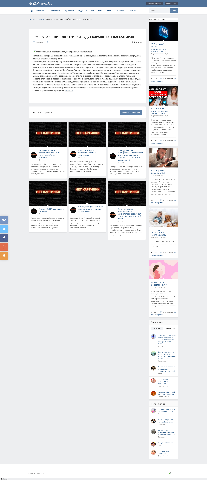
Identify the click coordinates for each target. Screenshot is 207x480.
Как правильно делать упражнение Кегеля (166, 410)
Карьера (133, 11)
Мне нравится (42, 42)
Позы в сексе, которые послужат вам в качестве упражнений (166, 369)
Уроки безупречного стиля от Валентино (166, 421)
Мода (80, 11)
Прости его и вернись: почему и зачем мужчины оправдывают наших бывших (167, 355)
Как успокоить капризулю (163, 452)
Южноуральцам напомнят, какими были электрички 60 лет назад (91, 209)
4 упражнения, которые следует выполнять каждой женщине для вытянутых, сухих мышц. (167, 339)
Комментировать (157, 81)
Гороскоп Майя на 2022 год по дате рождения (166, 393)
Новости (40, 11)
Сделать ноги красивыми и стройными (163, 381)
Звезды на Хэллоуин (165, 443)
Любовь (120, 11)
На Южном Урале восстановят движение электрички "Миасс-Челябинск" (49, 154)
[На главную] (41, 3)
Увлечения (55, 11)
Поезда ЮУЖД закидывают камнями (52, 210)
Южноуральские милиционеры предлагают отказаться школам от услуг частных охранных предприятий (130, 155)
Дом (100, 11)
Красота (90, 11)
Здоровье (69, 11)
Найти (174, 11)
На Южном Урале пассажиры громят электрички (87, 152)
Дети (109, 11)
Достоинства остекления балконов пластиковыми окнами (166, 432)
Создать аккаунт (154, 4)
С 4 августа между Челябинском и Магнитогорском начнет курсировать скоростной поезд (129, 214)
